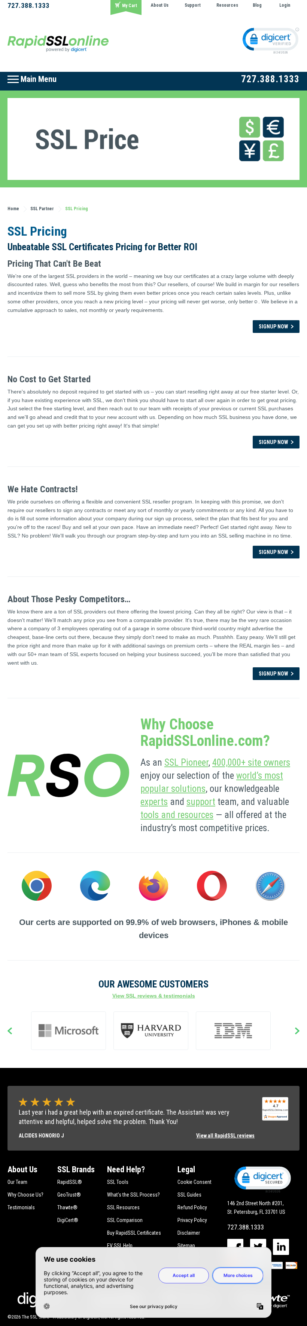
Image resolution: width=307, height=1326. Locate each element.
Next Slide (297, 1031)
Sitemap (186, 1246)
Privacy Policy (192, 1220)
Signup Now (273, 327)
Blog (257, 5)
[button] (262, 1179)
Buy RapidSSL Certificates (134, 1233)
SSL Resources (123, 1207)
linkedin (281, 1247)
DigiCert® (67, 1220)
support (200, 801)
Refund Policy (192, 1207)
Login (284, 5)
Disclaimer (188, 1233)
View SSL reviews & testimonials (153, 996)
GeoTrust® (69, 1195)
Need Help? (126, 1169)
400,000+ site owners (251, 762)
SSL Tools (117, 1182)
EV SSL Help (120, 1246)
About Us (159, 5)
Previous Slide (9, 1031)
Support (193, 5)
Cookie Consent (194, 1182)
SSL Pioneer (186, 762)
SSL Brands (76, 1169)
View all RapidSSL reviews (225, 1136)
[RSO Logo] (58, 43)
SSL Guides (189, 1195)
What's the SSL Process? (133, 1195)
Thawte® (67, 1207)
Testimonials (21, 1207)
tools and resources (176, 814)
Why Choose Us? (25, 1195)
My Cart (129, 5)
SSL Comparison (125, 1220)
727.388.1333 (28, 5)
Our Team (17, 1182)
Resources (227, 5)
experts (154, 801)
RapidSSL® (69, 1182)
